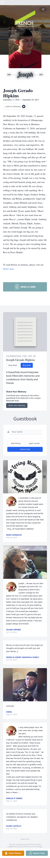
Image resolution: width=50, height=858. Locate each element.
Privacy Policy (18, 846)
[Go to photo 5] (28, 491)
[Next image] (44, 476)
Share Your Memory (16, 405)
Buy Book (27, 365)
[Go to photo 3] (25, 491)
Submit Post (25, 449)
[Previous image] (5, 476)
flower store (8, 268)
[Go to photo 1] (22, 491)
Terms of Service (32, 846)
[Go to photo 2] (23, 491)
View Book (12, 365)
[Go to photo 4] (26, 491)
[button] (25, 476)
